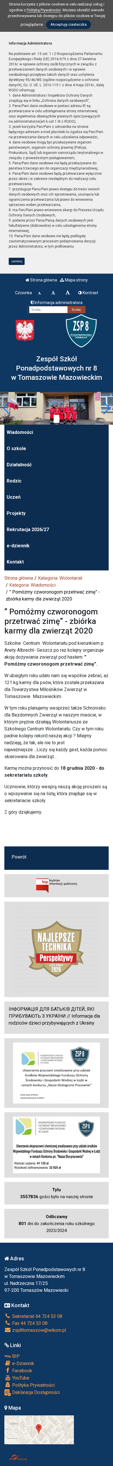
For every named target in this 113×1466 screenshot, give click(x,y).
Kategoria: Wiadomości (32, 585)
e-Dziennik (22, 1363)
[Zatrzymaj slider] (56, 419)
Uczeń (14, 497)
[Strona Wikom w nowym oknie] (18, 1457)
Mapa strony (76, 280)
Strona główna (43, 280)
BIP (15, 1356)
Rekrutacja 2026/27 (28, 529)
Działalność (19, 464)
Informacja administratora (58, 302)
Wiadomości (20, 432)
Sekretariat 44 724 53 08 (36, 1316)
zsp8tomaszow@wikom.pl (38, 1330)
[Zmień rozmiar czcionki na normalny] (39, 292)
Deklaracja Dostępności (35, 1392)
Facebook (21, 1370)
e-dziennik (18, 545)
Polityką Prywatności (44, 10)
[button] (7, 408)
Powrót (19, 857)
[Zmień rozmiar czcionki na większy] (53, 292)
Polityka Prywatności (33, 1385)
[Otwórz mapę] (39, 1429)
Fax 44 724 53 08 (29, 1323)
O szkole (16, 448)
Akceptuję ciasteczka (68, 24)
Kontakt (15, 562)
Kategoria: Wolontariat (60, 578)
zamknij (16, 261)
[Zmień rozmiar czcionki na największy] (67, 292)
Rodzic (14, 481)
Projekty (16, 513)
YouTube (20, 1378)
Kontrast (90, 292)
